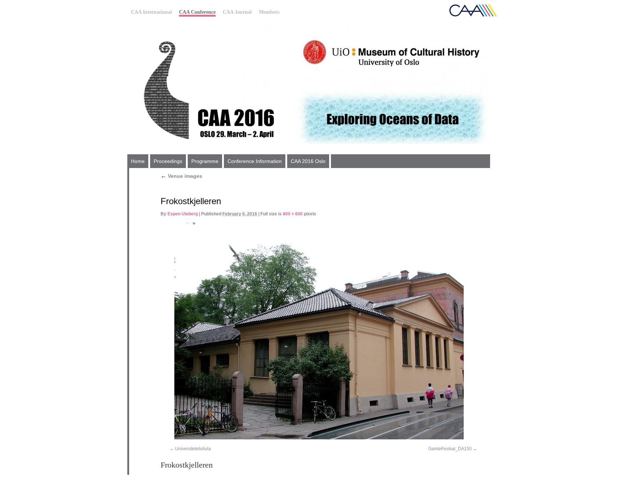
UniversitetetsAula (193, 448)
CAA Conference (197, 12)
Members (269, 12)
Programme (204, 161)
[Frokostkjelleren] (319, 331)
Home (138, 161)
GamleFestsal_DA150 (450, 448)
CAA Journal (237, 12)
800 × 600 (293, 213)
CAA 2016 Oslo (308, 161)
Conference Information (255, 161)
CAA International (151, 12)
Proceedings (168, 161)
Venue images (181, 176)
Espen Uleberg (182, 213)
